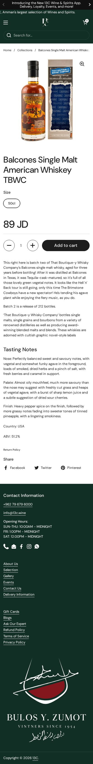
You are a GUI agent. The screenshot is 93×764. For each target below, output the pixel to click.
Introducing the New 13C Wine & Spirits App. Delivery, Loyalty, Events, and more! (46, 5)
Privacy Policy (14, 642)
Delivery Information (19, 594)
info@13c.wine (14, 513)
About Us (10, 564)
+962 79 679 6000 (18, 504)
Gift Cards (11, 611)
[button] (85, 22)
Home (7, 50)
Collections (24, 50)
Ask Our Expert (14, 624)
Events (8, 582)
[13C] (45, 22)
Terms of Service (16, 636)
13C (35, 758)
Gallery (8, 576)
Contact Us (12, 588)
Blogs (7, 617)
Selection (10, 570)
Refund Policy (14, 630)
